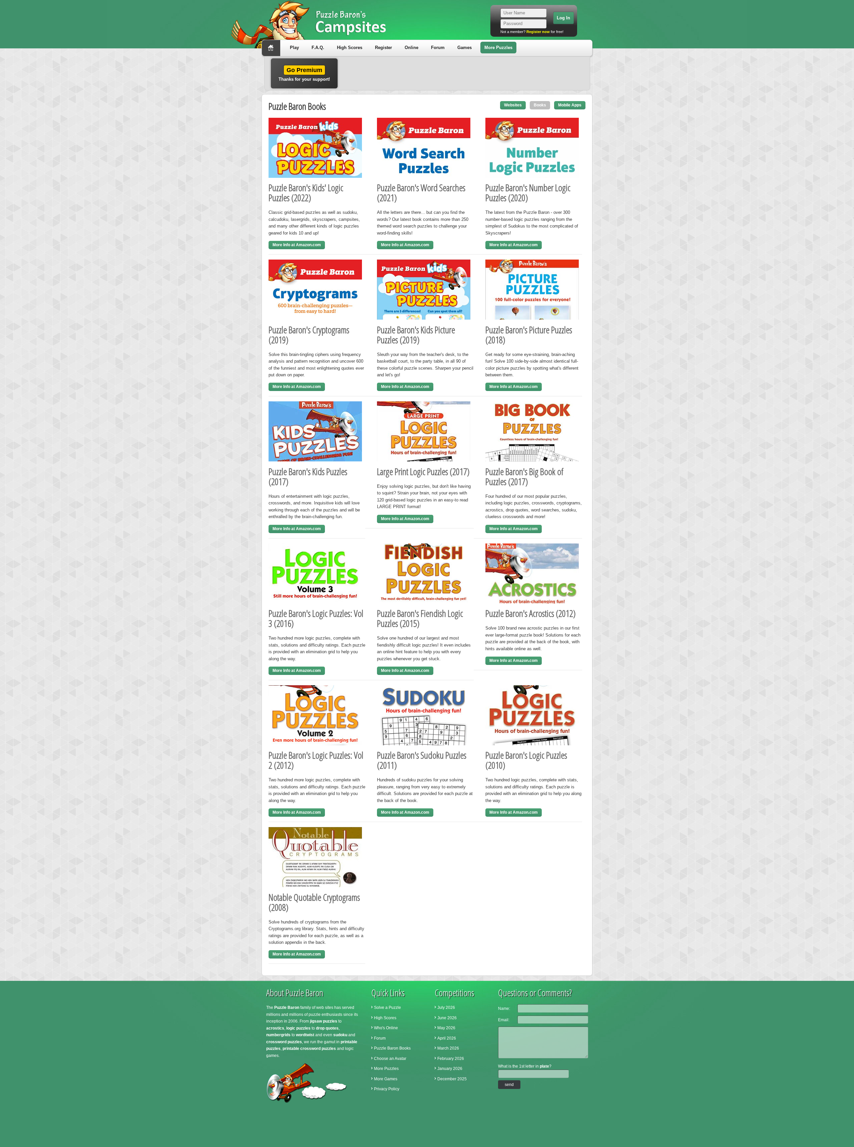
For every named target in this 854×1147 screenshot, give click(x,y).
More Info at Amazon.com (297, 245)
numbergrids (278, 1035)
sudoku (340, 1035)
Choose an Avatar (390, 1058)
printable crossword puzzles (309, 1048)
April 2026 (446, 1038)
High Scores (349, 47)
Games (464, 47)
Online (411, 47)
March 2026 (448, 1048)
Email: (503, 1020)
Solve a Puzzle (387, 1007)
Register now (538, 32)
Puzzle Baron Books (392, 1048)
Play (294, 47)
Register (383, 47)
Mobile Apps (569, 105)
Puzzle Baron (286, 1007)
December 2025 (452, 1079)
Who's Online (386, 1028)
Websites (513, 105)
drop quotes (327, 1028)
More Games (385, 1079)
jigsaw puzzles (323, 1021)
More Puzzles (498, 47)
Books (540, 105)
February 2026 (450, 1058)
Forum (438, 47)
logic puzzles (298, 1028)
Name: (504, 1008)
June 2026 (447, 1018)
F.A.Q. (318, 47)
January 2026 (449, 1068)
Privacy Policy (386, 1089)
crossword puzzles (284, 1042)
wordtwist (305, 1035)
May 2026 (446, 1028)
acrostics (275, 1028)
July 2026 (446, 1007)
